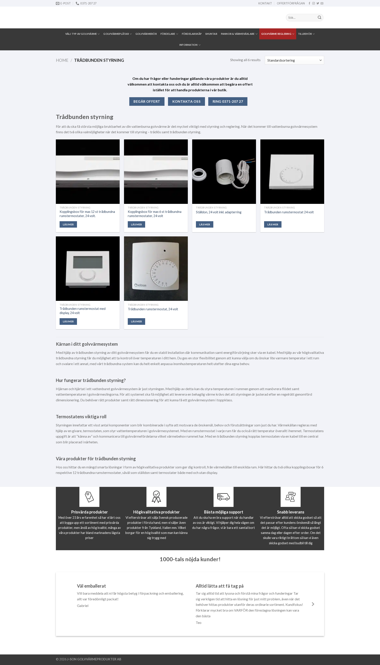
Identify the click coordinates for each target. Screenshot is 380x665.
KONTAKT (265, 3)
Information (188, 44)
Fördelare (168, 33)
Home (62, 60)
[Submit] (319, 17)
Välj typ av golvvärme (81, 33)
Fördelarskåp (192, 33)
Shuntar (211, 33)
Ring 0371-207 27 (228, 101)
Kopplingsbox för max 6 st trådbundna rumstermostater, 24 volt (154, 214)
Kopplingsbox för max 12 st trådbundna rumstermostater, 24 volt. (87, 214)
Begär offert (146, 101)
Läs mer (68, 224)
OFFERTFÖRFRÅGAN (291, 3)
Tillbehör (305, 33)
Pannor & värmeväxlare (238, 33)
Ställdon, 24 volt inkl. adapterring (218, 212)
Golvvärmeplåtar (116, 33)
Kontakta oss (186, 101)
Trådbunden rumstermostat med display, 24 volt (83, 311)
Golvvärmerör (146, 33)
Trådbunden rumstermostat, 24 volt (153, 309)
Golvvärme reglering (276, 33)
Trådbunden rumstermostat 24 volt (289, 212)
